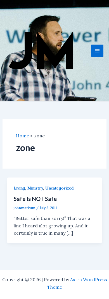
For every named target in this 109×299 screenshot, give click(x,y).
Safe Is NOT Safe (35, 198)
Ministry (35, 188)
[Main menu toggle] (97, 51)
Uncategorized (59, 188)
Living (19, 188)
